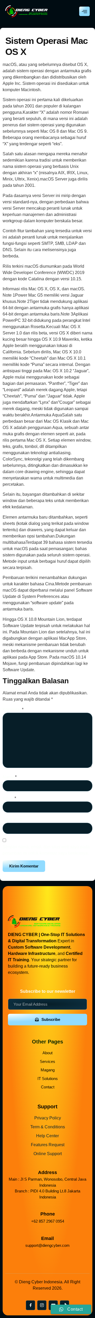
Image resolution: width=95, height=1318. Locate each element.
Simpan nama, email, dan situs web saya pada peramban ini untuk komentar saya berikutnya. (46, 850)
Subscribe (50, 1019)
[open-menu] (84, 11)
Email (9, 798)
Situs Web (12, 819)
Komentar (13, 709)
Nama (10, 777)
